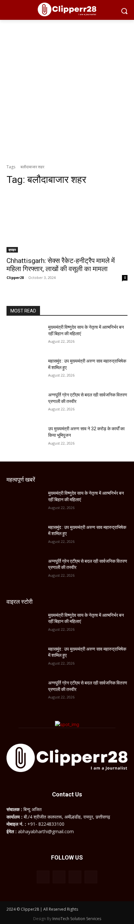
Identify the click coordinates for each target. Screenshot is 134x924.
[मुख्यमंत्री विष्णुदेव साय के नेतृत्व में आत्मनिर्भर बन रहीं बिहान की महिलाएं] (25, 337)
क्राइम (12, 249)
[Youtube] (91, 877)
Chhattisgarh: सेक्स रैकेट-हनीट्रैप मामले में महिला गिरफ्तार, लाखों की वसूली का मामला (61, 265)
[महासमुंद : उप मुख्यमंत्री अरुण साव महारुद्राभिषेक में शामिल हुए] (25, 370)
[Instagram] (59, 877)
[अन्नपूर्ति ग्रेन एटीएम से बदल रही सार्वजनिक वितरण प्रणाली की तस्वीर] (25, 404)
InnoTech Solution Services (76, 918)
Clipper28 (15, 277)
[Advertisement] (67, 90)
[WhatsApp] (75, 877)
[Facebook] (43, 877)
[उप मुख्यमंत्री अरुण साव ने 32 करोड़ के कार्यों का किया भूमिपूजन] (25, 438)
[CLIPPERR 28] (67, 9)
